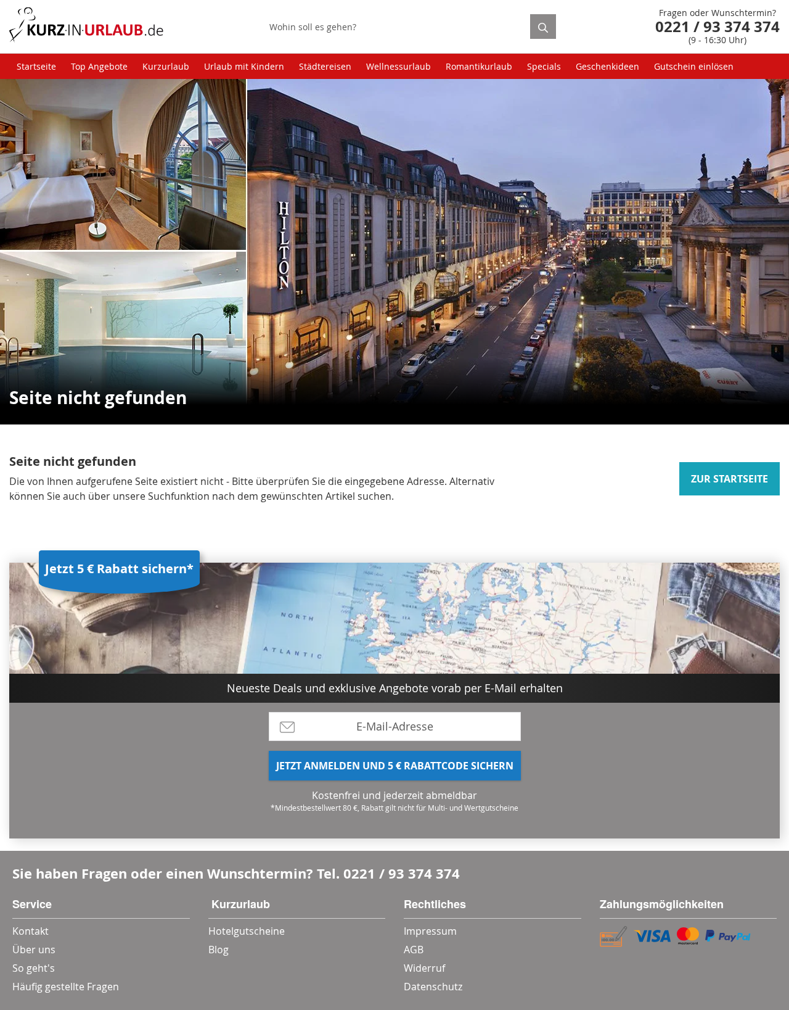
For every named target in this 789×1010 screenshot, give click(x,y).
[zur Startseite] (86, 26)
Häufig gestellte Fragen (65, 986)
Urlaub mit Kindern (244, 66)
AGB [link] (413, 949)
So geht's (33, 968)
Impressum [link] (430, 931)
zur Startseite (729, 479)
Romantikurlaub (479, 66)
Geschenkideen (607, 66)
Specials (544, 66)
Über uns (33, 949)
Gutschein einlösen (694, 66)
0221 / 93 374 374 (401, 873)
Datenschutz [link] (433, 986)
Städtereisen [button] (325, 66)
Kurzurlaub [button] (165, 66)
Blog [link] (218, 949)
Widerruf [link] (424, 968)
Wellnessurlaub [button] (398, 66)
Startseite (36, 66)
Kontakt (30, 931)
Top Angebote (99, 66)
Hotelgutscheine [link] (246, 931)
